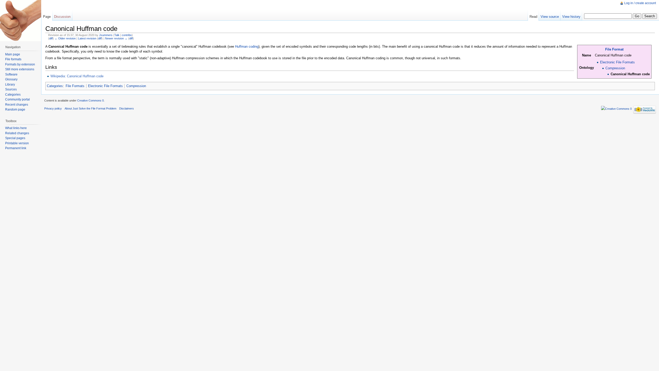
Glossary (11, 79)
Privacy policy (53, 108)
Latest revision (87, 38)
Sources (11, 89)
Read (533, 17)
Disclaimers (126, 108)
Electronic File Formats (617, 62)
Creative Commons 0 (90, 100)
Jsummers (105, 35)
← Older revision (65, 38)
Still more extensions (19, 69)
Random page (15, 109)
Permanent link (15, 148)
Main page (12, 54)
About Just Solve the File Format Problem (90, 108)
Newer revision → (116, 38)
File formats (13, 59)
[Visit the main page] (20, 20)
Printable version (17, 143)
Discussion (62, 17)
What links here (16, 128)
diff (51, 38)
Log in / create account (640, 3)
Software (11, 74)
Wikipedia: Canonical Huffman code (76, 76)
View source (550, 17)
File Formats (75, 86)
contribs (127, 35)
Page (47, 17)
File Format (614, 49)
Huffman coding (246, 46)
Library (10, 84)
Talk (116, 35)
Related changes (17, 133)
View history (571, 17)
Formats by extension (20, 64)
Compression (615, 68)
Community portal (17, 99)
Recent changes (16, 104)
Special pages (15, 138)
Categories (55, 86)
